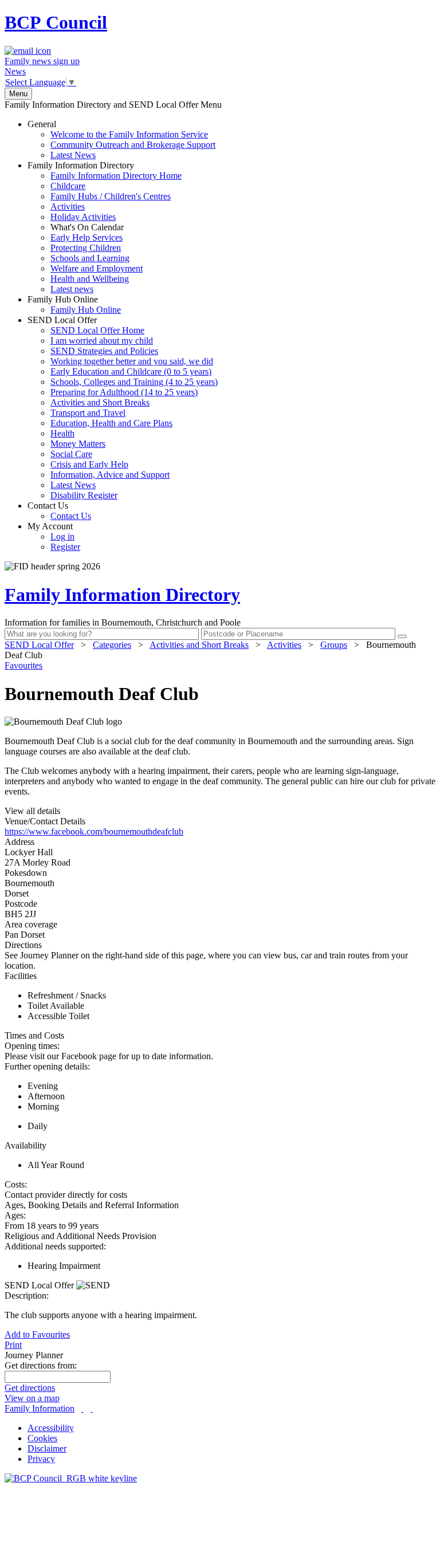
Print (13, 1345)
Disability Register (83, 495)
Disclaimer (47, 1448)
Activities (67, 206)
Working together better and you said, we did (131, 361)
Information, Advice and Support (110, 474)
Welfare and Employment (96, 268)
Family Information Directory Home (116, 175)
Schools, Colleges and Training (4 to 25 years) (134, 382)
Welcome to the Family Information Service (129, 134)
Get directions (30, 1388)
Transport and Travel (87, 413)
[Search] (402, 636)
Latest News (73, 155)
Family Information (39, 1408)
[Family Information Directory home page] (71, 1478)
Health (62, 433)
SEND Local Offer (123, 407)
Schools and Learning (89, 258)
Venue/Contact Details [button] (45, 821)
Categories (112, 645)
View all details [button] (32, 811)
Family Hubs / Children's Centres (110, 196)
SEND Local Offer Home (97, 330)
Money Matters (77, 444)
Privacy (41, 1459)
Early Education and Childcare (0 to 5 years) (130, 371)
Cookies (42, 1438)
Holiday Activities (83, 217)
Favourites (23, 665)
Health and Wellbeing (89, 279)
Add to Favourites (37, 1334)
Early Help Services (86, 237)
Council (56, 22)
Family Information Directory (105, 227)
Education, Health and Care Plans (111, 423)
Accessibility (51, 1428)
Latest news (71, 289)
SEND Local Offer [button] (40, 1285)
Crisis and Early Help (89, 464)
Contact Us (59, 511)
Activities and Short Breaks (100, 402)
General (121, 139)
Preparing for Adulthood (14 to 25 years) (124, 392)
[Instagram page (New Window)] (92, 1408)
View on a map (32, 1398)
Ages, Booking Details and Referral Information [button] (92, 1205)
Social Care (71, 454)
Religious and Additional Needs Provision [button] (80, 1236)
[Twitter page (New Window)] (82, 1408)
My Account (54, 536)
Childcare (67, 186)
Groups (333, 645)
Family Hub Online (74, 304)
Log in (62, 536)
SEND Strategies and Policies (104, 351)
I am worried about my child (101, 340)
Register (65, 547)
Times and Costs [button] (34, 1035)
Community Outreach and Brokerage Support (132, 145)
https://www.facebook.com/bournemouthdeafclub (94, 831)
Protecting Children (85, 248)
